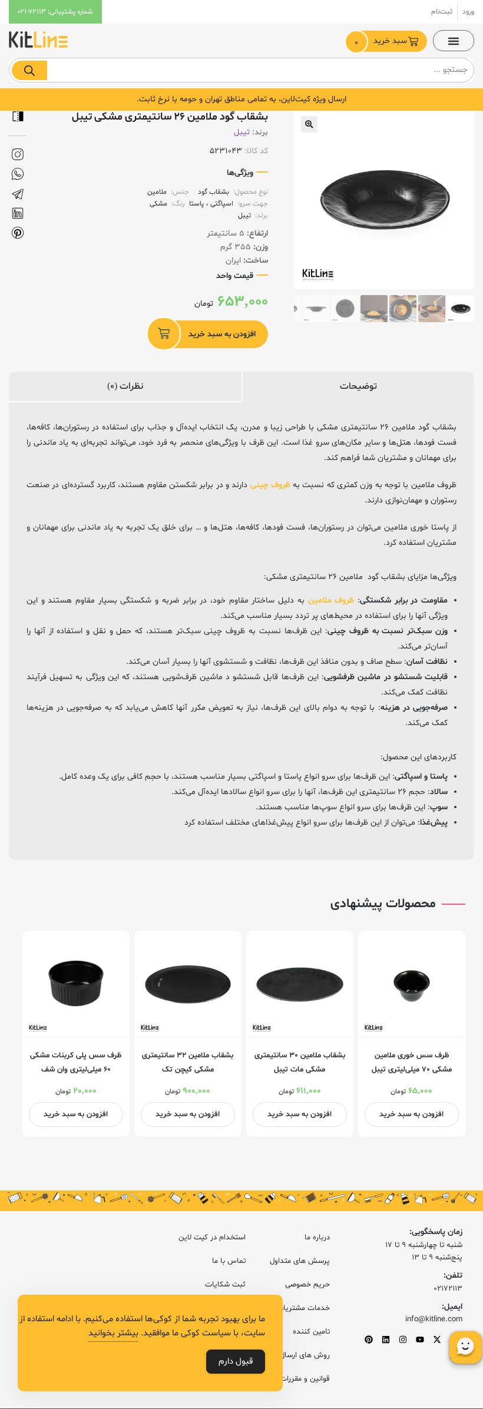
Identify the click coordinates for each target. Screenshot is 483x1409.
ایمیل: (452, 1306)
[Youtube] (420, 1339)
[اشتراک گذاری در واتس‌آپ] (18, 174)
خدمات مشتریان (304, 1308)
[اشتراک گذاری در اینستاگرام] (18, 154)
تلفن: (453, 1275)
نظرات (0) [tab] (125, 386)
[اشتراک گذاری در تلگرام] (18, 194)
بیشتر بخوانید (113, 1333)
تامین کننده (311, 1332)
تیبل (242, 132)
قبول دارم (236, 1361)
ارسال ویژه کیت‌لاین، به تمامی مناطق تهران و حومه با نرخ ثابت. (241, 99)
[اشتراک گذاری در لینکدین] (18, 213)
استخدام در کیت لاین (212, 1237)
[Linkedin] (386, 1339)
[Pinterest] (368, 1339)
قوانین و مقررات (305, 1379)
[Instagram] (403, 1339)
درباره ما (317, 1237)
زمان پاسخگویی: (435, 1232)
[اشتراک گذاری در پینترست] (18, 233)
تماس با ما (229, 1261)
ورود (468, 11)
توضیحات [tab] (358, 386)
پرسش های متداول (300, 1261)
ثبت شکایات (225, 1284)
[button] (453, 40)
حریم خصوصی (307, 1284)
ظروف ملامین (331, 600)
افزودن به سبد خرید (222, 334)
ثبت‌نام (441, 11)
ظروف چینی (270, 485)
